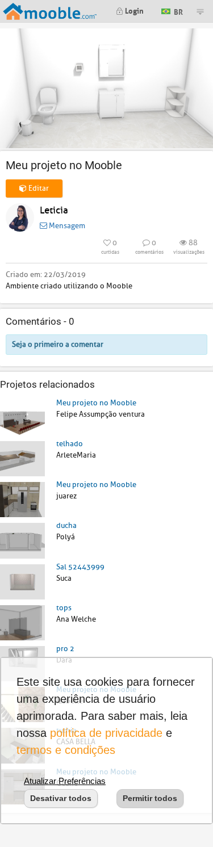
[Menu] (200, 11)
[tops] (22, 622)
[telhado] (22, 458)
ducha (66, 525)
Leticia (54, 210)
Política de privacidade (106, 733)
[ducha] (22, 540)
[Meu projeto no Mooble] (22, 417)
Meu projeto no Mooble (96, 403)
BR (177, 10)
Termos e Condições (65, 750)
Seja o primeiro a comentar (57, 344)
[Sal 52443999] (22, 581)
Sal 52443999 (80, 567)
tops (64, 608)
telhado (69, 443)
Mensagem (66, 225)
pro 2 (65, 648)
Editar (38, 188)
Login (133, 10)
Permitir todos (150, 798)
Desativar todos (60, 798)
